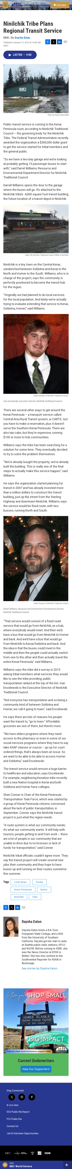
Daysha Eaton (22, 37)
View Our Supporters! (36, 1069)
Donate (61, 5)
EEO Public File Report (18, 1112)
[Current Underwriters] (36, 1020)
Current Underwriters (36, 1060)
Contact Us (12, 1126)
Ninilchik (19, 897)
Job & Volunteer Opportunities (23, 1133)
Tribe (35, 897)
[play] (5, 1164)
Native (44, 889)
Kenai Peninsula (23, 889)
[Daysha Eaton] (10, 927)
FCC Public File (14, 1119)
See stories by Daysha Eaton (39, 968)
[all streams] (67, 1165)
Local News (20, 882)
